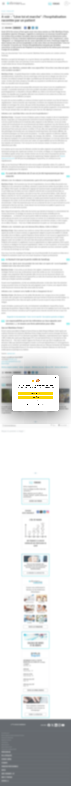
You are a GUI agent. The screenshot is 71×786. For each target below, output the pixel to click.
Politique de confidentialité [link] (35, 405)
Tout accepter (35, 393)
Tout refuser (35, 397)
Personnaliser (35, 401)
